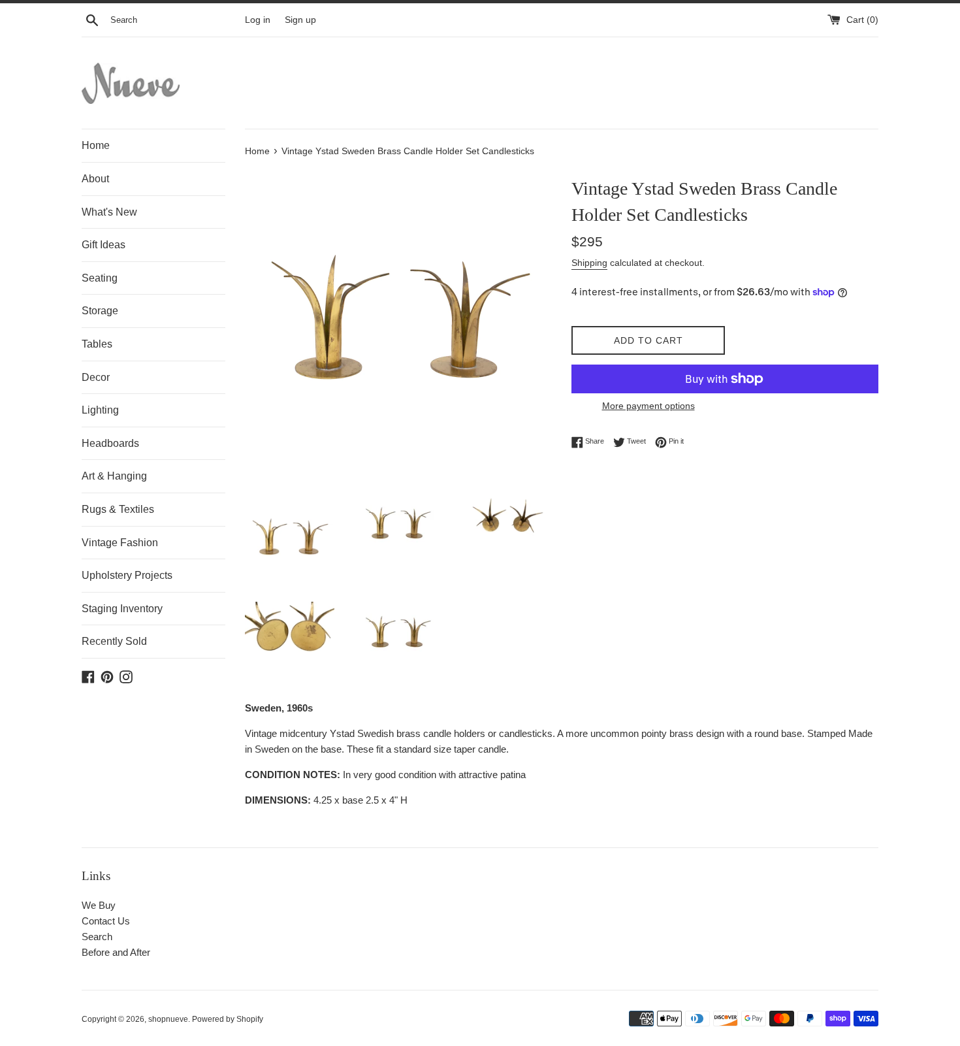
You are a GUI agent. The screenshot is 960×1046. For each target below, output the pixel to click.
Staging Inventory (122, 608)
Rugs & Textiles (118, 509)
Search (97, 936)
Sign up (300, 20)
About (95, 178)
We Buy (99, 905)
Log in (257, 20)
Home (96, 145)
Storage (100, 310)
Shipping (589, 262)
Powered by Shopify (227, 1019)
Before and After (116, 952)
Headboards (110, 443)
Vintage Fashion (120, 542)
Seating (100, 278)
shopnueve (168, 1019)
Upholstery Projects (127, 575)
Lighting (100, 410)
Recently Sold (114, 641)
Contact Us (106, 920)
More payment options (648, 405)
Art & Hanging (114, 476)
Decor (96, 377)
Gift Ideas (103, 244)
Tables (97, 344)
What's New (109, 212)
